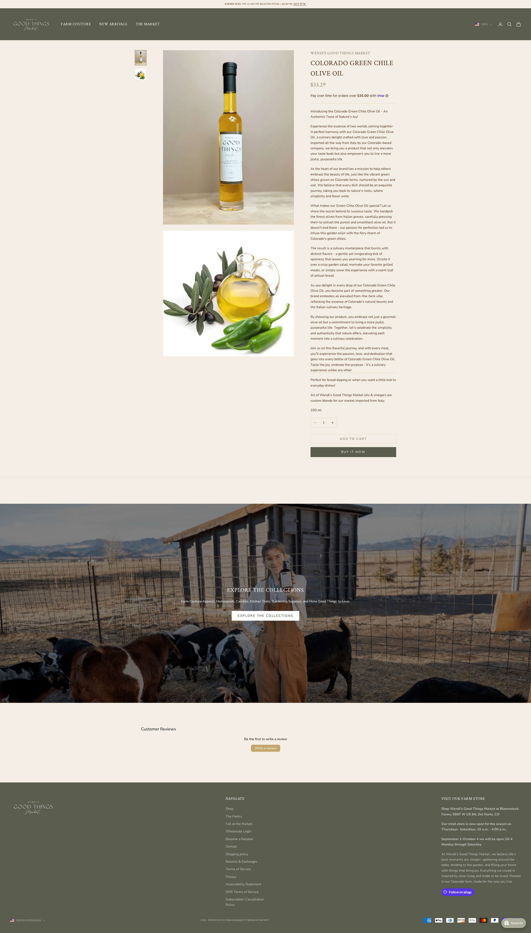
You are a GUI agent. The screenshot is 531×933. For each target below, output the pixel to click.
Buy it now (353, 452)
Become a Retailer (239, 839)
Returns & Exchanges (241, 861)
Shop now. (300, 4)
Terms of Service (238, 869)
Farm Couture (76, 24)
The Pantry (234, 816)
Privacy (231, 877)
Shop (229, 808)
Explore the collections (265, 616)
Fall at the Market (239, 824)
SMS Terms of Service (242, 892)
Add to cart (353, 439)
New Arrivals (113, 24)
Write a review (266, 748)
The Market (148, 24)
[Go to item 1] (140, 58)
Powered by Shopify (257, 920)
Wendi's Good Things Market (340, 53)
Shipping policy (237, 854)
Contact (231, 846)
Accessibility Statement (243, 884)
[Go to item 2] (140, 74)
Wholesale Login (238, 831)
